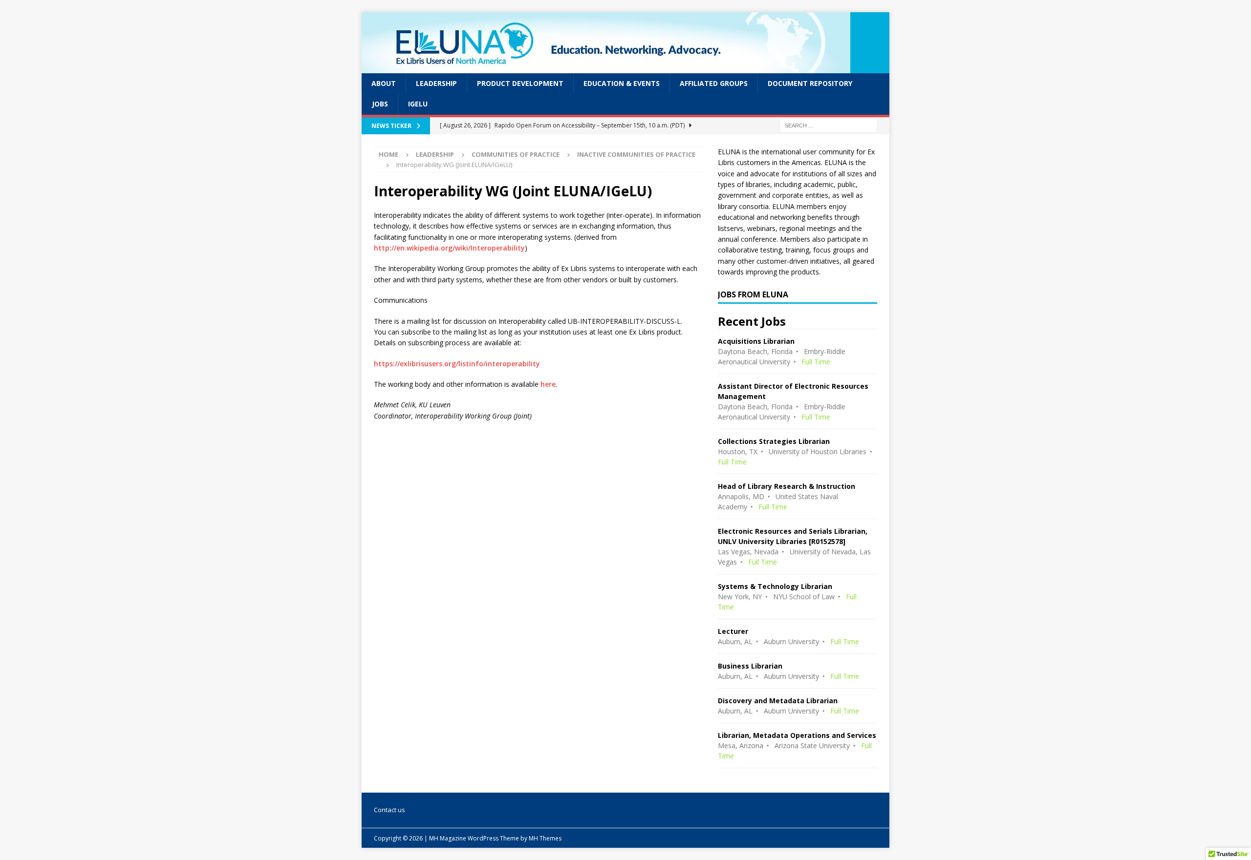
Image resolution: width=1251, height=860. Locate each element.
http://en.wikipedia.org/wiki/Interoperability (449, 247)
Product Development (520, 83)
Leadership (436, 83)
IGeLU (418, 103)
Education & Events (621, 83)
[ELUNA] (606, 67)
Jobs (380, 103)
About (383, 83)
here (548, 384)
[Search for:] (828, 124)
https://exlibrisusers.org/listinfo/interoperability (457, 363)
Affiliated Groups (714, 83)
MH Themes (545, 838)
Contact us (389, 809)
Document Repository (810, 83)
